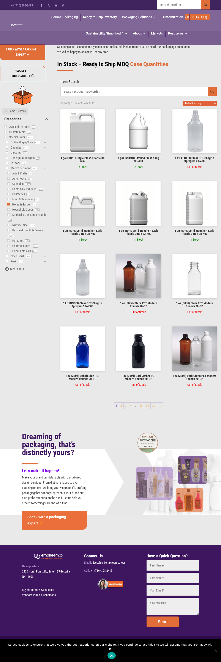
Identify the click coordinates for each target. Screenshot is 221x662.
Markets (157, 33)
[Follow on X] (49, 5)
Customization (172, 17)
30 (153, 405)
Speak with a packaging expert (46, 520)
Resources (175, 33)
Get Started (195, 17)
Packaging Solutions (137, 17)
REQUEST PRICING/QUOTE (20, 73)
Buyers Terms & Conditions (38, 589)
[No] (215, 650)
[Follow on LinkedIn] (42, 5)
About (137, 33)
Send (162, 621)
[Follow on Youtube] (55, 5)
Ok (112, 655)
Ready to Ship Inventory (100, 17)
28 (141, 405)
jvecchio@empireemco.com (109, 562)
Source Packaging (64, 17)
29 (147, 405)
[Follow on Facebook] (62, 5)
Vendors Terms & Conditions (39, 595)
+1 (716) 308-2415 (22, 5)
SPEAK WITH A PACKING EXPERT (21, 52)
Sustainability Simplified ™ (104, 33)
